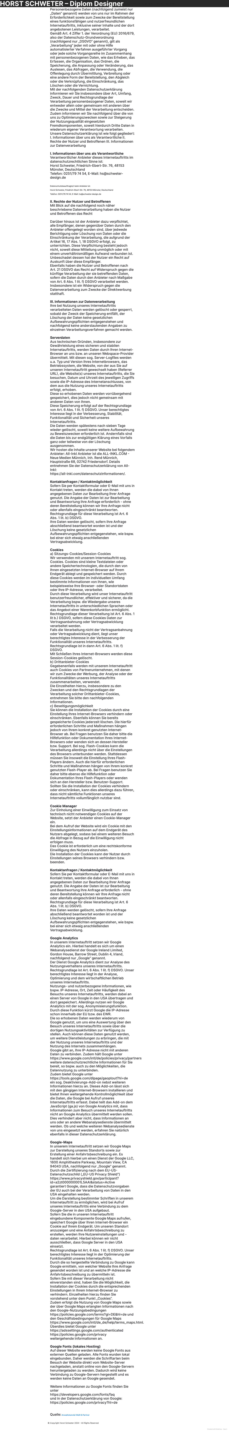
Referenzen (170, 4)
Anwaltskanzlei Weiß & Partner (75, 1415)
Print (135, 4)
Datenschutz (129, 1423)
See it (225, 1429)
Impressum (111, 1423)
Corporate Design (146, 4)
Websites (159, 4)
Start (128, 4)
